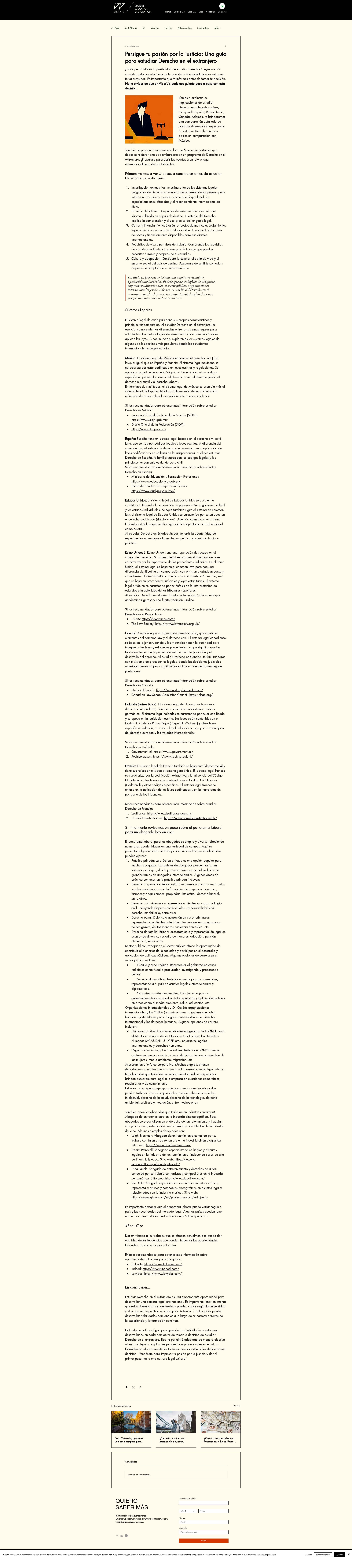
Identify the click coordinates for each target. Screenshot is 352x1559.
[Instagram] (117, 1535)
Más (216, 28)
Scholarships (203, 28)
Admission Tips (185, 28)
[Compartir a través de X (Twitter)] (133, 1387)
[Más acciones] (225, 46)
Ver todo (237, 1405)
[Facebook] (126, 1535)
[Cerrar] (348, 1554)
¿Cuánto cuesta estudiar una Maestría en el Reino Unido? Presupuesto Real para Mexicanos (219, 1440)
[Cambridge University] (131, 1422)
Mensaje (183, 1528)
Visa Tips (155, 28)
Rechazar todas (323, 1554)
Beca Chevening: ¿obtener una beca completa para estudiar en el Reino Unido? (130, 1440)
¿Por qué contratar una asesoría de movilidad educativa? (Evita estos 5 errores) (173, 1440)
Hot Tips (168, 28)
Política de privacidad (267, 1554)
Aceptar (339, 1554)
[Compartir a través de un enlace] (140, 1387)
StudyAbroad (131, 28)
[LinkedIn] (121, 1535)
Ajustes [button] (308, 1554)
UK (143, 28)
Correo (182, 1518)
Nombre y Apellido (187, 1498)
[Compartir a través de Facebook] (126, 1387)
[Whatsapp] (222, 6)
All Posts (115, 28)
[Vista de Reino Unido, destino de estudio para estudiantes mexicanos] (176, 1422)
